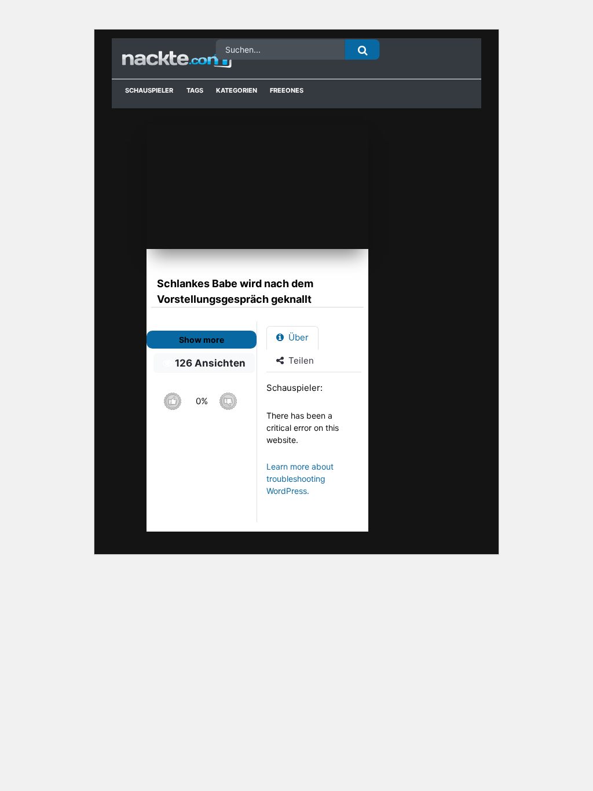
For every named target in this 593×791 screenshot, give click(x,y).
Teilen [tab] (300, 360)
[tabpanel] (317, 445)
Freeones (286, 90)
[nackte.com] (163, 59)
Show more (201, 340)
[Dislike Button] (228, 401)
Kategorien (236, 90)
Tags (194, 90)
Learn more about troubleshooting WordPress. (300, 479)
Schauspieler (149, 90)
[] (362, 49)
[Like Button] (172, 401)
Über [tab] (297, 337)
